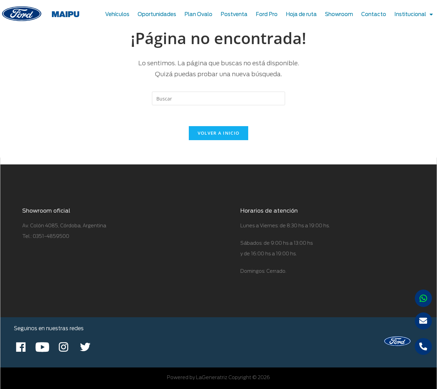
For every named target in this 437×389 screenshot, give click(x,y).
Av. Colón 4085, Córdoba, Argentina (64, 225)
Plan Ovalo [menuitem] (198, 14)
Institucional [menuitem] (410, 14)
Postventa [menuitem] (234, 14)
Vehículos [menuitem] (117, 14)
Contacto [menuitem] (373, 14)
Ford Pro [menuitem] (267, 14)
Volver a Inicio (219, 133)
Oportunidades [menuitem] (157, 14)
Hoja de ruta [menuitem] (301, 14)
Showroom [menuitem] (339, 14)
